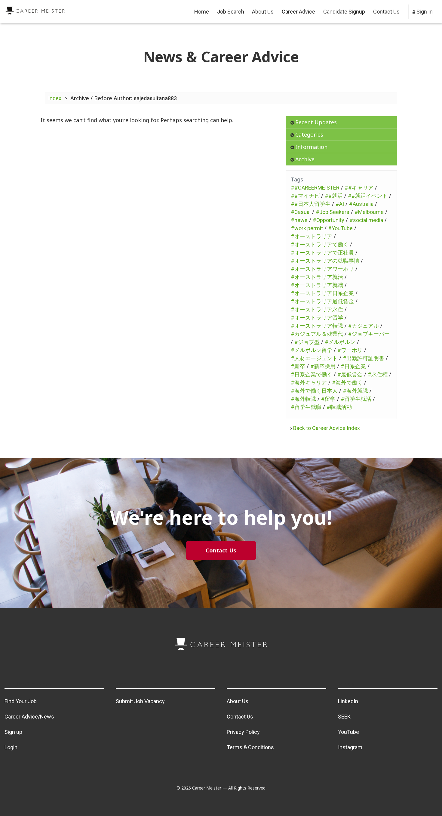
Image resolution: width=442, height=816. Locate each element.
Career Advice (298, 11)
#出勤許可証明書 (363, 358)
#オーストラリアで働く (319, 244)
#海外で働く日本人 (314, 391)
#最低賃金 (350, 374)
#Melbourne (369, 212)
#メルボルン (340, 342)
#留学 (328, 399)
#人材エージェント (314, 358)
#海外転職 (303, 399)
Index (54, 98)
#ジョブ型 (307, 342)
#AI (340, 204)
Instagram (350, 747)
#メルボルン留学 (311, 350)
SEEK (344, 716)
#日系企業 (353, 366)
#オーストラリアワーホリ (322, 269)
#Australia (361, 204)
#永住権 (378, 374)
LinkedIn (348, 701)
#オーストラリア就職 (317, 285)
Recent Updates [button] (316, 122)
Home (201, 11)
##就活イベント (368, 196)
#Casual (301, 212)
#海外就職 (355, 391)
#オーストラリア (311, 236)
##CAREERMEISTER (315, 187)
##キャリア (359, 187)
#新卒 (298, 366)
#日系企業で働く (311, 374)
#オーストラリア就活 (317, 277)
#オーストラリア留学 (317, 317)
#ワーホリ (350, 350)
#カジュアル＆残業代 (317, 334)
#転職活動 (339, 407)
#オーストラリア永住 (317, 309)
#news (299, 220)
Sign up (13, 732)
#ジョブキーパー (369, 334)
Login (11, 747)
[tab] (341, 122)
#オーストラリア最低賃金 (322, 301)
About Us (263, 11)
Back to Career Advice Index (326, 428)
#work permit (307, 228)
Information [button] (311, 146)
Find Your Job (21, 701)
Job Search (230, 11)
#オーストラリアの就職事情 (325, 261)
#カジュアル (363, 326)
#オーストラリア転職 (317, 326)
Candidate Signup (344, 11)
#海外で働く (347, 382)
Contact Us (386, 11)
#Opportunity (328, 220)
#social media (366, 220)
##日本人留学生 (310, 204)
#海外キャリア (309, 382)
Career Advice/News (29, 716)
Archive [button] (305, 159)
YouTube (348, 732)
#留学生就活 (356, 399)
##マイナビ (305, 196)
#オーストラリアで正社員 (322, 252)
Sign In (424, 11)
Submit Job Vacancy (140, 701)
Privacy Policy (243, 732)
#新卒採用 (323, 366)
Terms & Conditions (250, 747)
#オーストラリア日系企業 (322, 293)
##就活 (334, 196)
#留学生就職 (306, 407)
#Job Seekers (332, 212)
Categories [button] (309, 134)
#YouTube (340, 228)
